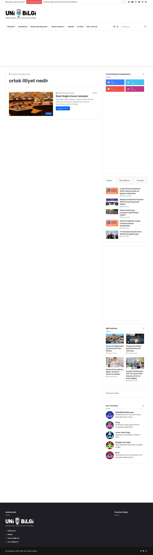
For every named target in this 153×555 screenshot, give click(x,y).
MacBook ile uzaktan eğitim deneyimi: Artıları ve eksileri (114, 371)
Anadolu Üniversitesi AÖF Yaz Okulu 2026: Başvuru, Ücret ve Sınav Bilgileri (134, 374)
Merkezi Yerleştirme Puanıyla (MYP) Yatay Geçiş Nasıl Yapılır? (131, 201)
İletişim (80, 27)
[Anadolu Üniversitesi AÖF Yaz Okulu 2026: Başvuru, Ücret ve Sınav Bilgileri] (135, 363)
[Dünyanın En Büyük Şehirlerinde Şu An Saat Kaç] (135, 339)
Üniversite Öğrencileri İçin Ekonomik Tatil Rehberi (60, 2)
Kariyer (71, 27)
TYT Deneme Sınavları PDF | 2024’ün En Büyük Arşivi (131, 233)
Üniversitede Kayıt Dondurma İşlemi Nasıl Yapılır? (129, 212)
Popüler (109, 180)
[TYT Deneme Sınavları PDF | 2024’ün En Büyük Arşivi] (112, 235)
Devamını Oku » (62, 108)
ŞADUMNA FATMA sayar (124, 412)
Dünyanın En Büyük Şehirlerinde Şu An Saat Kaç (133, 348)
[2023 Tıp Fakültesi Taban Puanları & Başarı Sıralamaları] (112, 223)
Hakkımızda (22, 27)
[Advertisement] (76, 48)
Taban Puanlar (57, 27)
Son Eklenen (124, 180)
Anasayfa (11, 27)
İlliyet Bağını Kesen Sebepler (72, 96)
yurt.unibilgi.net (13, 542)
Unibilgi (59, 93)
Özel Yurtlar (91, 27)
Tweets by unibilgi (112, 393)
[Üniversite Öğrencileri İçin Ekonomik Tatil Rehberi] (115, 339)
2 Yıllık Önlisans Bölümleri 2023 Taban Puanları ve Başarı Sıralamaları (130, 191)
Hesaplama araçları (38, 27)
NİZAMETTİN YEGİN (122, 442)
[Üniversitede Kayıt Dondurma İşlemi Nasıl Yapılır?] (112, 212)
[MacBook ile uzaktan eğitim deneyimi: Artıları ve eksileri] (115, 362)
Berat (117, 453)
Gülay (117, 422)
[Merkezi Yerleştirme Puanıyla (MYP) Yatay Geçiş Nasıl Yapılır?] (112, 201)
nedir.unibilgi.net (13, 538)
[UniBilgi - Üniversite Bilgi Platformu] (20, 14)
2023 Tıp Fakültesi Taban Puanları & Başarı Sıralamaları (130, 223)
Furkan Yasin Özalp (122, 432)
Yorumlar (140, 180)
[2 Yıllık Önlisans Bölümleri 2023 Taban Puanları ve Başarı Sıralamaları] (112, 191)
